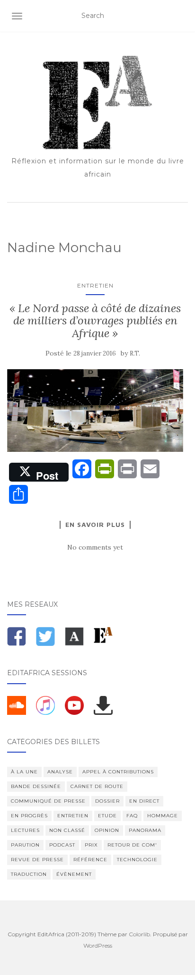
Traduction (29, 874)
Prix (91, 845)
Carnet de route (97, 786)
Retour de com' (132, 845)
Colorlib (139, 934)
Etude (107, 816)
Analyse (60, 772)
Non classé (67, 830)
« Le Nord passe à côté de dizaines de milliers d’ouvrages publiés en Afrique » (95, 320)
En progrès (29, 816)
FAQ (132, 816)
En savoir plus (95, 524)
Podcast (62, 845)
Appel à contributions (118, 772)
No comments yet (95, 547)
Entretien (95, 285)
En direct (144, 801)
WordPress (97, 945)
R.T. (135, 353)
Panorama (145, 830)
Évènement (74, 874)
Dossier (107, 801)
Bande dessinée (36, 786)
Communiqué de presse (48, 801)
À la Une (24, 772)
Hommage (162, 816)
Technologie (137, 859)
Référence (90, 859)
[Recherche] (182, 16)
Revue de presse (37, 859)
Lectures (25, 830)
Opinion (107, 830)
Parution (25, 845)
